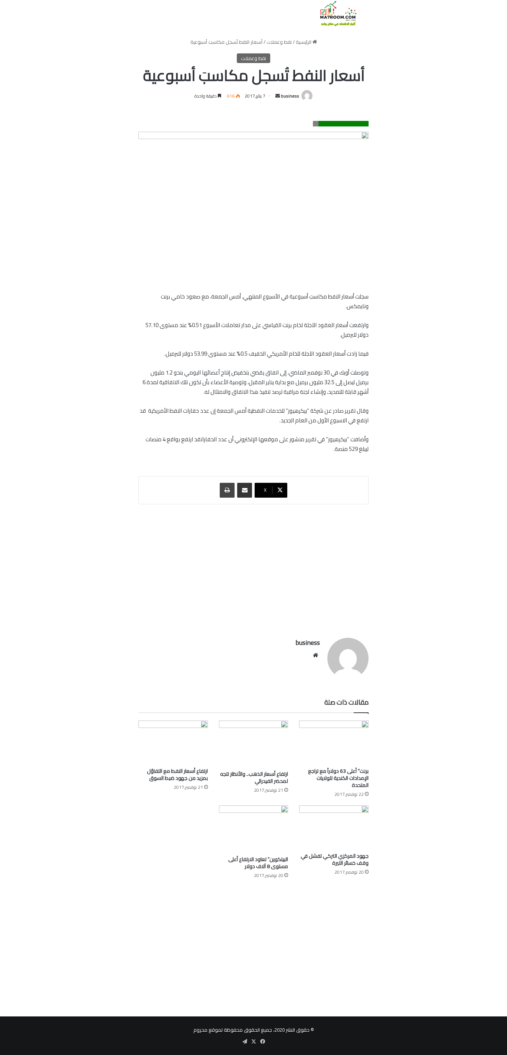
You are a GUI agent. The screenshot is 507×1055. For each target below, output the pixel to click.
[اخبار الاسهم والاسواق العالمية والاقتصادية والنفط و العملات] (334, 13)
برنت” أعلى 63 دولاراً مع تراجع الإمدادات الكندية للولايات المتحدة (338, 778)
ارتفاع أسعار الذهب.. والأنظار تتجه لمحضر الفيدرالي (254, 777)
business (290, 96)
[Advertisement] (253, 567)
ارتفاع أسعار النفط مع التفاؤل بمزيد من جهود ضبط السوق (177, 774)
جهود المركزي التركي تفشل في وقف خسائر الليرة (335, 859)
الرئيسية (304, 41)
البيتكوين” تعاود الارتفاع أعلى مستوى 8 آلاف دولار (258, 862)
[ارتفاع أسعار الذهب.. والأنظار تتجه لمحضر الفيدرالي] (253, 744)
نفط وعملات (279, 41)
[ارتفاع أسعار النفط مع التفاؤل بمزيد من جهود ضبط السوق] (173, 742)
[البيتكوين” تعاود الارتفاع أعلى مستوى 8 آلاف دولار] (253, 828)
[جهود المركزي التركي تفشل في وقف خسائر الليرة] (334, 827)
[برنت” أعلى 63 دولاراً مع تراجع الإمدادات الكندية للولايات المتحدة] (334, 742)
